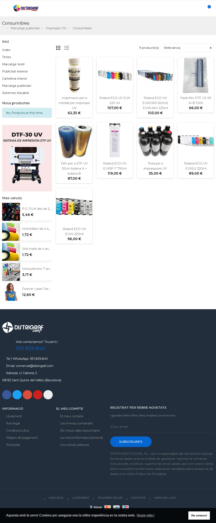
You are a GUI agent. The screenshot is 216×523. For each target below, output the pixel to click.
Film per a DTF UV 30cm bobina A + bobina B (74, 168)
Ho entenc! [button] (199, 515)
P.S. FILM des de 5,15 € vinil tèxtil (46, 209)
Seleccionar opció (101, 90)
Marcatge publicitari (16, 86)
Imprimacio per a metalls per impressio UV (74, 103)
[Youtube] (37, 394)
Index (6, 50)
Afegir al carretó (61, 90)
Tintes (6, 57)
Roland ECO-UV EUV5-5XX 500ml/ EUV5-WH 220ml (155, 103)
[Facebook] (6, 394)
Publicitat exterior (15, 71)
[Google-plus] (27, 394)
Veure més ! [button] (145, 515)
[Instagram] (48, 394)
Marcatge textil (13, 64)
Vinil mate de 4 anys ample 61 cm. (47, 249)
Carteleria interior (14, 78)
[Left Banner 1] (27, 158)
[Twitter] (17, 394)
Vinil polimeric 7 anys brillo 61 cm (46, 269)
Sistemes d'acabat (15, 93)
